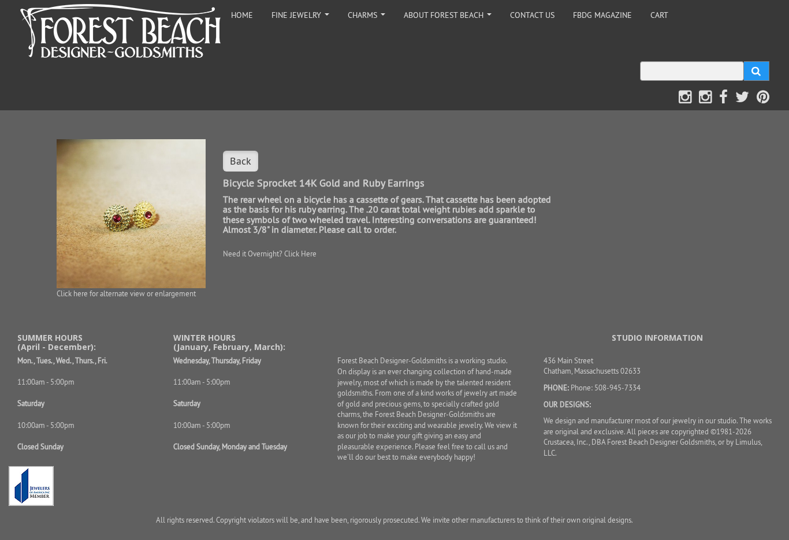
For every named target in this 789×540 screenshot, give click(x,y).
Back (240, 160)
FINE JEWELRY (302, 18)
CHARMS (368, 18)
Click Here (300, 253)
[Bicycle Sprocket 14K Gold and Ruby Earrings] (131, 213)
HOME (242, 15)
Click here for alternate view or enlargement (126, 293)
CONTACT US (532, 15)
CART (659, 15)
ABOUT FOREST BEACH (450, 18)
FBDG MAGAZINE (602, 15)
